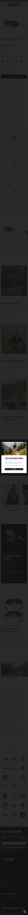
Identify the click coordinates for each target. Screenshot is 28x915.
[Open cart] (25, 912)
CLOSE (14, 469)
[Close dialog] (25, 443)
